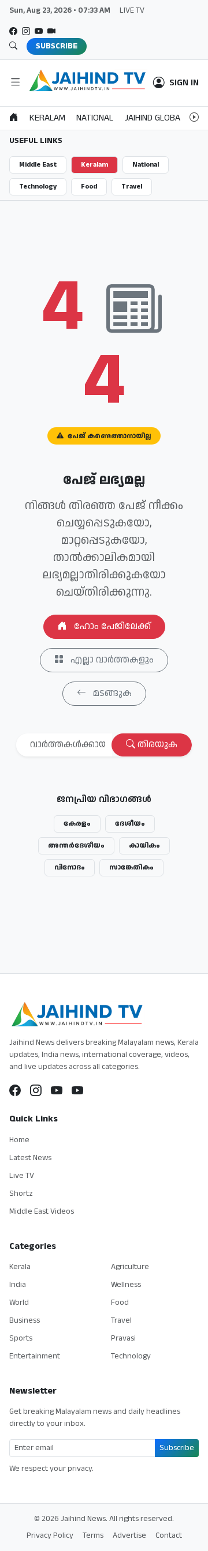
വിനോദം (69, 867)
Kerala (20, 1267)
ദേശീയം (130, 824)
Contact (168, 1535)
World (19, 1302)
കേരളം (77, 824)
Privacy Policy (50, 1535)
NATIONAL (94, 118)
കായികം (144, 845)
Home (19, 1140)
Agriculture (130, 1267)
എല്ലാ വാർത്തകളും (111, 660)
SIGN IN (184, 83)
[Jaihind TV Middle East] (77, 1091)
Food (89, 186)
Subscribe (176, 1448)
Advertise (129, 1535)
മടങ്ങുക (111, 693)
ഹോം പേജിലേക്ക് (111, 626)
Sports (20, 1338)
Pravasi (123, 1338)
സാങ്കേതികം (131, 867)
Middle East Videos (41, 1211)
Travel (131, 186)
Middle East (38, 165)
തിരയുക (156, 744)
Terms (93, 1535)
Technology (38, 186)
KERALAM (47, 118)
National (145, 165)
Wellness (126, 1284)
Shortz (21, 1193)
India (17, 1284)
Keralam (94, 165)
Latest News (30, 1158)
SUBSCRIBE (56, 46)
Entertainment (34, 1356)
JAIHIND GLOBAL (154, 118)
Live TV (21, 1175)
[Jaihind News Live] (56, 1091)
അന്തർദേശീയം (76, 845)
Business (24, 1320)
